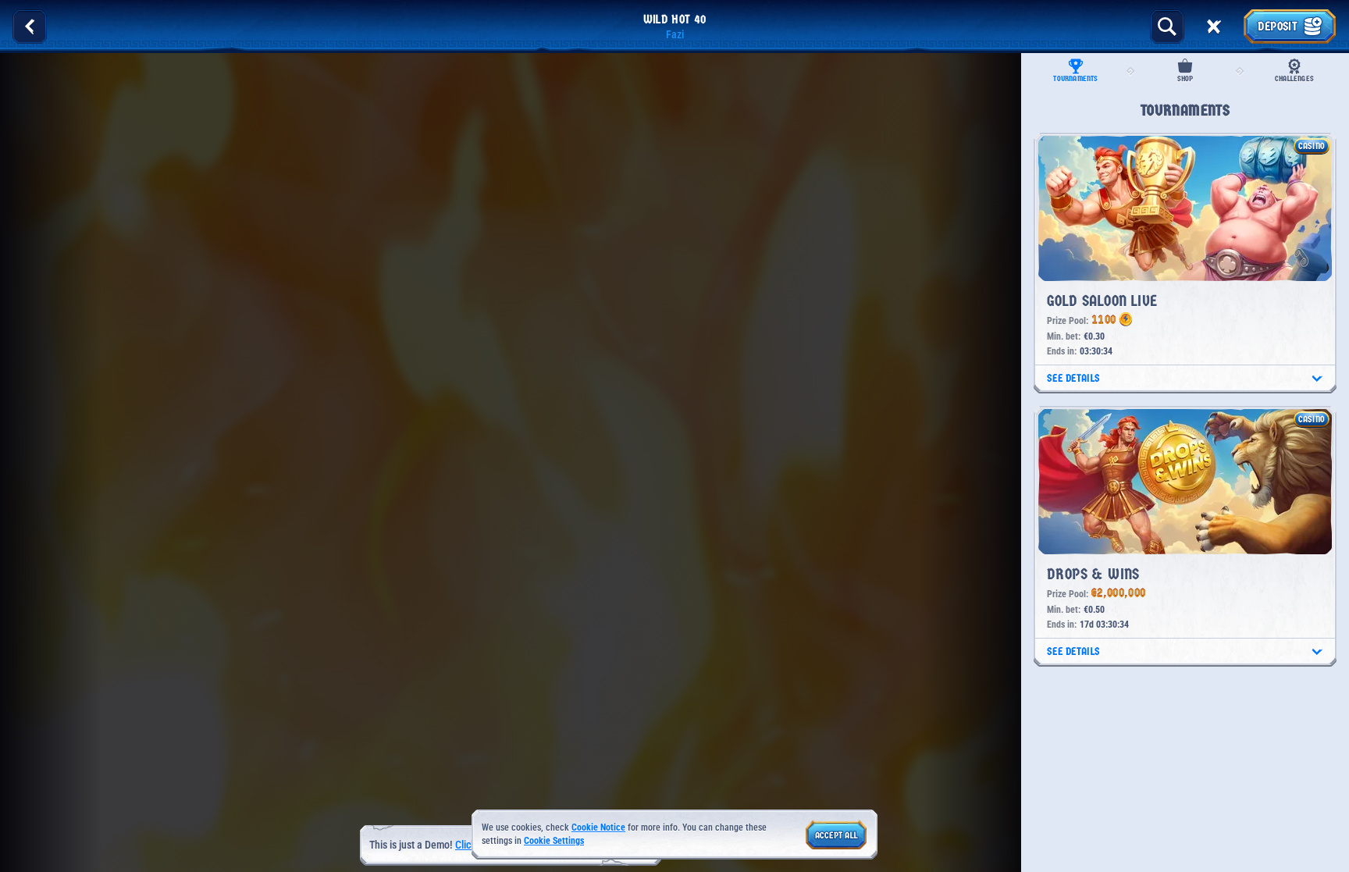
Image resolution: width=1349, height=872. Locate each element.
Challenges (1294, 79)
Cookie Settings (554, 841)
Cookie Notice (598, 827)
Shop (1185, 79)
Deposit (1277, 26)
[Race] (1214, 26)
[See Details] (1317, 378)
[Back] (29, 26)
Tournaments (1075, 79)
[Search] (1167, 26)
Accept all (836, 835)
